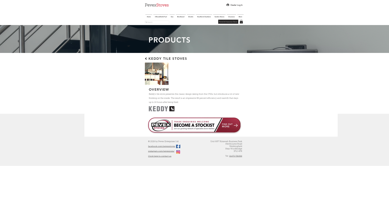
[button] (241, 21)
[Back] (146, 58)
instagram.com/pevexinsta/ (161, 151)
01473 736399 (235, 156)
